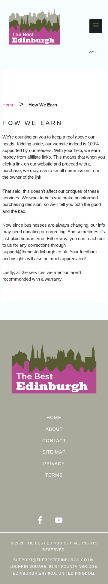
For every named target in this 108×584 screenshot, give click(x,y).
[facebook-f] (44, 520)
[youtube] (63, 520)
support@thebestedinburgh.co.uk (53, 560)
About (54, 429)
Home (54, 417)
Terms (54, 475)
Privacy (54, 463)
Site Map (54, 451)
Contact (54, 440)
